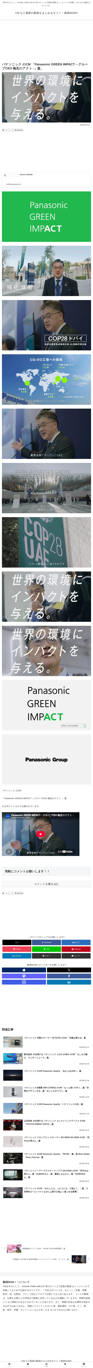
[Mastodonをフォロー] (24, 976)
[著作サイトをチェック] (24, 970)
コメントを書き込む (46, 884)
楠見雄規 (20, 130)
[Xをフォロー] (69, 970)
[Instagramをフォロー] (24, 982)
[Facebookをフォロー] (69, 976)
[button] (46, 956)
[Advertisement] (46, 41)
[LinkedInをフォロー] (69, 982)
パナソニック (8, 130)
